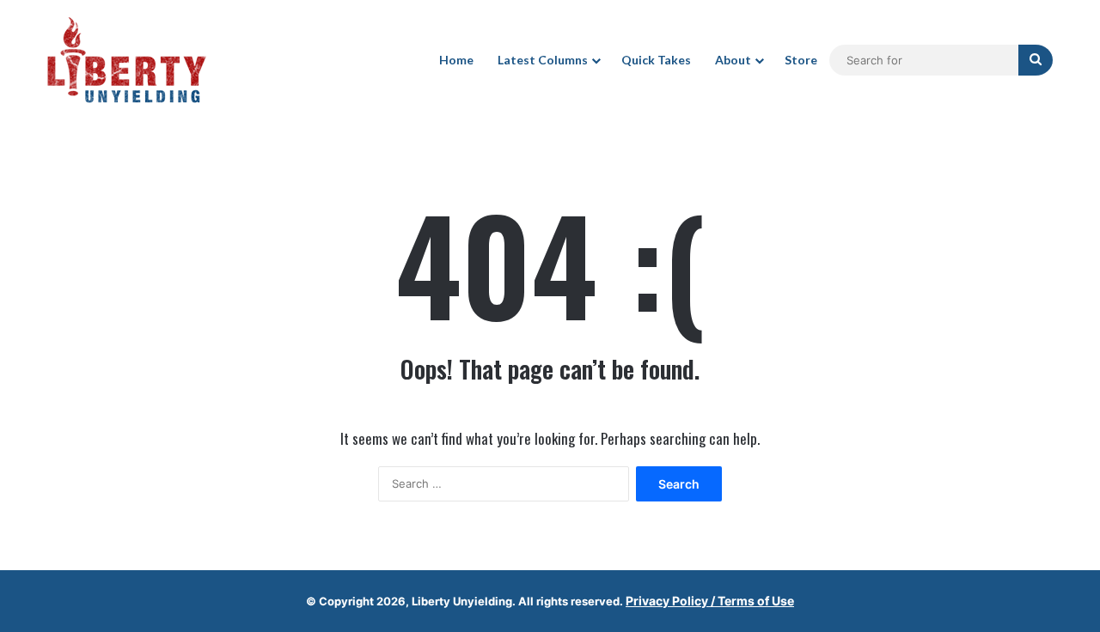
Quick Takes (656, 59)
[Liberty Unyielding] (126, 60)
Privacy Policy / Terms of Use (710, 600)
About (733, 59)
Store (801, 59)
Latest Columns (543, 59)
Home (456, 59)
